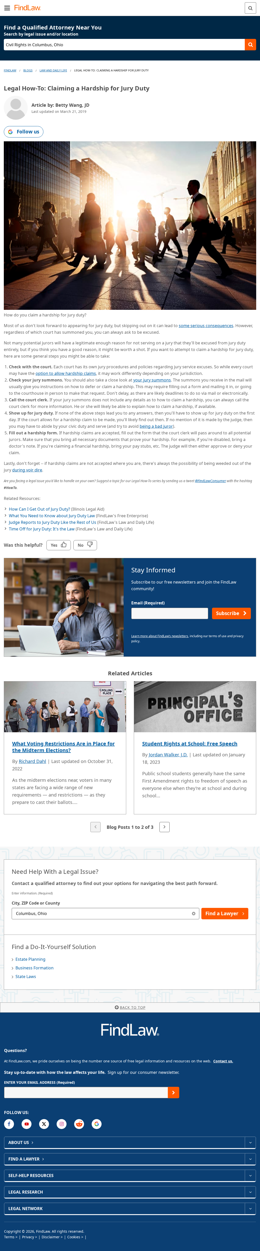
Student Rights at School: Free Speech (189, 743)
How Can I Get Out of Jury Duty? (39, 509)
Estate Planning (30, 959)
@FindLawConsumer (210, 481)
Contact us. (223, 1061)
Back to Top (132, 1007)
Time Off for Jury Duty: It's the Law (42, 529)
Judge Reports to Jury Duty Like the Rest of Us (52, 522)
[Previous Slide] (95, 827)
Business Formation (34, 968)
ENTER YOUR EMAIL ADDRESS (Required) (39, 1082)
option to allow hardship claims (66, 373)
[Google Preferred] (97, 1124)
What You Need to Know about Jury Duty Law (52, 515)
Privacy (28, 1236)
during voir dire (27, 470)
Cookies (73, 1236)
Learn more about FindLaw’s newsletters (159, 636)
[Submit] (173, 1092)
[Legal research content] (250, 1192)
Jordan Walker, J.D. (168, 755)
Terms (9, 1236)
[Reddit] (79, 1124)
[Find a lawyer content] (250, 1159)
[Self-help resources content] (250, 1175)
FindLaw (10, 70)
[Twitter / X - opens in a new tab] (44, 1124)
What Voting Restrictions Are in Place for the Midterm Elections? (63, 747)
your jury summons (152, 380)
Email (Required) (148, 603)
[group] (130, 757)
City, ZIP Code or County (36, 903)
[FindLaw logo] (29, 8)
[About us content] (250, 1142)
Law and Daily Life (53, 70)
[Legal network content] (250, 1208)
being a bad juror (156, 426)
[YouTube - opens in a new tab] (26, 1124)
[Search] (250, 8)
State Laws (25, 976)
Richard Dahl (32, 761)
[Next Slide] (164, 827)
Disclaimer (51, 1236)
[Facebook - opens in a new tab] (9, 1124)
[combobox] (105, 913)
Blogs (27, 70)
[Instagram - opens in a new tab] (62, 1124)
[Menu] (7, 8)
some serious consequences (206, 325)
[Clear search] (193, 913)
